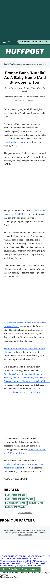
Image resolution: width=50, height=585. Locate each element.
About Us (4, 561)
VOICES (42, 556)
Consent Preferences (31, 566)
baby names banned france (19, 499)
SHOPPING (16, 559)
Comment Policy (17, 563)
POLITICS (11, 556)
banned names (36, 503)
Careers (39, 561)
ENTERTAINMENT (24, 556)
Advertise (12, 561)
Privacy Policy (15, 566)
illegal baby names (15, 507)
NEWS (3, 556)
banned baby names (15, 503)
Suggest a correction (25, 513)
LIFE (35, 556)
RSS (29, 561)
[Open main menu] (4, 41)
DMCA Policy (31, 563)
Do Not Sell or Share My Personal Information (20, 569)
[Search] (14, 41)
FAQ (37, 533)
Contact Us (22, 561)
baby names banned (15, 495)
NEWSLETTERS (30, 559)
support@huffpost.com (25, 535)
